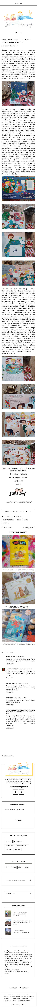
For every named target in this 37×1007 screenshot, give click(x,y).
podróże (13, 867)
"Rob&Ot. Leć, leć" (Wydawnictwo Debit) (18, 570)
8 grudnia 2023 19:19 (20, 697)
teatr (27, 867)
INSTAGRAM (25, 988)
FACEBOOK (14, 988)
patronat (17, 849)
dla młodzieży (10, 845)
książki (26, 519)
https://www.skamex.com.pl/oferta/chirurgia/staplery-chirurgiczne (20, 711)
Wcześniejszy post (28, 527)
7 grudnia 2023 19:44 (18, 656)
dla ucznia (9, 849)
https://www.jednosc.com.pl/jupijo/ (19, 502)
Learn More (15, 1004)
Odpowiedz (10, 663)
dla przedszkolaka (8, 519)
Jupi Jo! (19, 519)
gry (7, 867)
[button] (18, 2)
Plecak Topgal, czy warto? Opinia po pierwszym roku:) (20, 913)
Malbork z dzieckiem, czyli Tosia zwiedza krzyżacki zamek (22, 922)
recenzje (5, 523)
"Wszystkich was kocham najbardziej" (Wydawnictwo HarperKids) (18, 607)
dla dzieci (8, 516)
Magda (8, 656)
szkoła (20, 867)
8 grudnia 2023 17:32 (21, 683)
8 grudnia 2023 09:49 (25, 669)
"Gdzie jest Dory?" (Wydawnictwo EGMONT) (18, 644)
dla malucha (17, 516)
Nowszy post (7, 527)
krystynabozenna (12, 669)
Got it (22, 1004)
